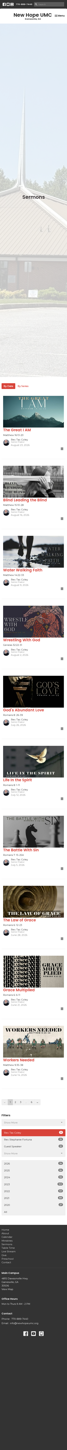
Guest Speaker (33, 1146)
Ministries (7, 1240)
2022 (33, 1191)
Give (4, 1255)
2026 (33, 1163)
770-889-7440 (24, 4)
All (5, 1211)
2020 (33, 1204)
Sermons (7, 1244)
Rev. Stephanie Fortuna (33, 1139)
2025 (33, 1170)
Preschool (8, 1258)
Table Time (8, 1247)
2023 (33, 1184)
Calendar (7, 1236)
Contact (6, 1262)
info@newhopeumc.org (24, 1323)
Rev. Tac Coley (33, 1132)
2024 (33, 1177)
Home (5, 1229)
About (5, 1233)
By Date (8, 386)
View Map (7, 1289)
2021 (33, 1198)
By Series (23, 386)
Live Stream (9, 1251)
